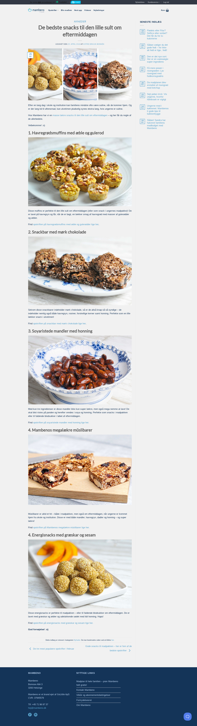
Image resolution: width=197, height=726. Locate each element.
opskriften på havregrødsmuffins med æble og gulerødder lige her (65, 224)
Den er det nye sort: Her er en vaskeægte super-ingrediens (157, 59)
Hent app (78, 10)
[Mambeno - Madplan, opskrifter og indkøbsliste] (36, 10)
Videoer (87, 10)
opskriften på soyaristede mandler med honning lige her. (61, 422)
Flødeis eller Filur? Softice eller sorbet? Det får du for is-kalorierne (157, 34)
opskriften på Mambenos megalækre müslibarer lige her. (61, 527)
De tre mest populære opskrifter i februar (53, 649)
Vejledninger (98, 10)
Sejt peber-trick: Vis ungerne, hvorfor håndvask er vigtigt (157, 97)
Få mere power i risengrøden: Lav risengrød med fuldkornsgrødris (155, 72)
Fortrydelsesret (84, 700)
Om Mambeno (83, 705)
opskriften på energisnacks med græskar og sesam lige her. (63, 623)
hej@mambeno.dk (37, 708)
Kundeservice (153, 2)
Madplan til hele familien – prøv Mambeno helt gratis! (97, 683)
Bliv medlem (66, 10)
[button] (165, 10)
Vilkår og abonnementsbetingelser (93, 695)
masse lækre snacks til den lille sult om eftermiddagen (80, 115)
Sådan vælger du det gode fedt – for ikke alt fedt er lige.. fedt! (157, 48)
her (112, 640)
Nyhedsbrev (140, 2)
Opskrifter (52, 10)
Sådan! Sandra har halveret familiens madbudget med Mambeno (156, 124)
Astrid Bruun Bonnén (93, 44)
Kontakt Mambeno (85, 690)
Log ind (166, 2)
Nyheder (80, 21)
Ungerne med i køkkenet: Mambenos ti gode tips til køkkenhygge (158, 110)
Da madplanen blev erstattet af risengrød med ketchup (157, 85)
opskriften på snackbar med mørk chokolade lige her (59, 323)
